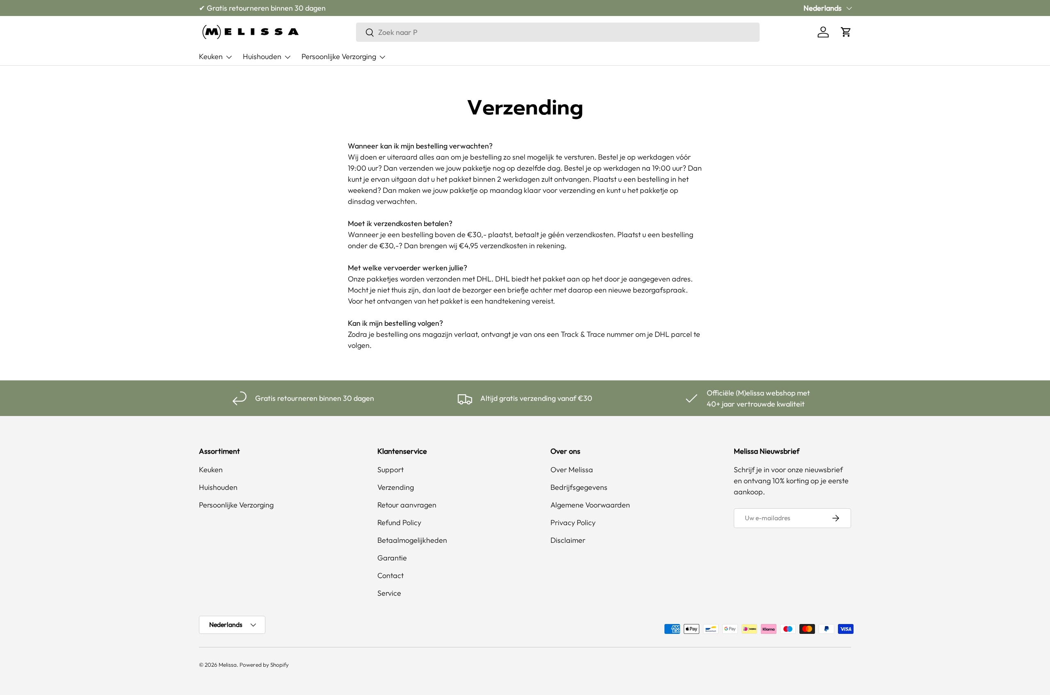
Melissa (228, 664)
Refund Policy (399, 522)
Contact (390, 575)
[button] (846, 32)
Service (389, 593)
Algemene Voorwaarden (590, 505)
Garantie (392, 557)
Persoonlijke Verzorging (338, 56)
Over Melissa (571, 469)
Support (390, 469)
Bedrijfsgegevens (578, 487)
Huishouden (262, 56)
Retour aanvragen (406, 505)
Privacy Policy (573, 522)
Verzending (395, 487)
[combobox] (558, 32)
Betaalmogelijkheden (412, 540)
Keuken (211, 56)
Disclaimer (567, 540)
